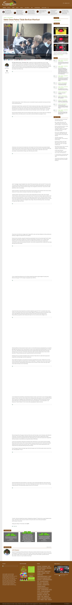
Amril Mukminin (44, 566)
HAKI (32, 7)
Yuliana (46, 599)
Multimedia (27, 7)
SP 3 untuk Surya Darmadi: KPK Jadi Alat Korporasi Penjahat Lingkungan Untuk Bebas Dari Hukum (44, 538)
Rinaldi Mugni (39, 594)
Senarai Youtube (60, 54)
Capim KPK (39, 569)
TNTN (38, 599)
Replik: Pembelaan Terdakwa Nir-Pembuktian (63, 97)
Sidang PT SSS (46, 596)
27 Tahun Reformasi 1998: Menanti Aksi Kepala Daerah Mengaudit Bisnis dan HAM (61, 155)
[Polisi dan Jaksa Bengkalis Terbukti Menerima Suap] (55, 83)
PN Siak (38, 589)
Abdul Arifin (39, 566)
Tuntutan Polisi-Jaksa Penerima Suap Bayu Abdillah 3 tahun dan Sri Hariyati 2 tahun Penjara (63, 106)
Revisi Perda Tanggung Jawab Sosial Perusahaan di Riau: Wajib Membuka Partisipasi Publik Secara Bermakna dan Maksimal (20, 12)
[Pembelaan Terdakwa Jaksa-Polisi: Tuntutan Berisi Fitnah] (55, 100)
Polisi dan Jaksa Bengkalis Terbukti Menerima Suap (62, 84)
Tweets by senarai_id (57, 20)
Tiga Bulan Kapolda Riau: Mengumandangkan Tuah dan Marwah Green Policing (31, 11)
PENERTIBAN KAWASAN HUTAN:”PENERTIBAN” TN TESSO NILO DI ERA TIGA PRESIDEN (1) (66, 11)
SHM (42, 596)
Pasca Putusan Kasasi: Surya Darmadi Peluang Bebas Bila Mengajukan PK (62, 113)
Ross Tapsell (45, 594)
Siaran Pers (7, 535)
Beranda (4, 7)
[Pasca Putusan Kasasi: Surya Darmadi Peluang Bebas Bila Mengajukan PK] (55, 110)
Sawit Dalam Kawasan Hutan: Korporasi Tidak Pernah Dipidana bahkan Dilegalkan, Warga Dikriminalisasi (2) (54, 12)
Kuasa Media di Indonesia (44, 581)
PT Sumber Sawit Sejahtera (45, 591)
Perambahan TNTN (46, 584)
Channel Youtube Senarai (64, 574)
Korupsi (5, 17)
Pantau (8, 7)
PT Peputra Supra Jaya (44, 589)
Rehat (17, 7)
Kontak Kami (44, 7)
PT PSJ (50, 589)
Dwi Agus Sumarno (40, 571)
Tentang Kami (37, 7)
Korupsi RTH (39, 579)
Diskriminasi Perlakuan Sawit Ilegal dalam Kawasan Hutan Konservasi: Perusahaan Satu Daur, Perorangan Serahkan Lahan (42, 12)
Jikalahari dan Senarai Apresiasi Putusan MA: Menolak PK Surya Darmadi (11, 538)
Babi (49, 566)
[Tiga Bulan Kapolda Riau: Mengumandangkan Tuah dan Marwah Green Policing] (26, 11)
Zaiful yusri (50, 599)
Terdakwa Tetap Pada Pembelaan (61, 93)
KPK (38, 581)
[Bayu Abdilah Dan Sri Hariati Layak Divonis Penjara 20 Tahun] (55, 87)
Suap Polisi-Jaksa (64, 82)
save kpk (38, 596)
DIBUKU (21, 7)
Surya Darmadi (10, 17)
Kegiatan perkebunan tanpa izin (42, 576)
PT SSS (38, 591)
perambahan (39, 584)
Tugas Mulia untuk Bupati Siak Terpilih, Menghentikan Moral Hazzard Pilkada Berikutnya (61, 159)
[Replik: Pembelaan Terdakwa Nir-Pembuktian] (55, 96)
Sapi (48, 594)
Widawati (42, 599)
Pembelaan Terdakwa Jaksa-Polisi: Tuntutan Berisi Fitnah (63, 101)
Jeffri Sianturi (7, 68)
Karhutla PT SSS (40, 574)
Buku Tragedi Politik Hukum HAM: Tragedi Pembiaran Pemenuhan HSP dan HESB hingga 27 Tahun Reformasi (61, 123)
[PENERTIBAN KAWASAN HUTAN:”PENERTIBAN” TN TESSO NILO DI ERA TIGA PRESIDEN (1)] (60, 11)
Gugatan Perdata (47, 571)
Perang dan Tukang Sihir (41, 586)
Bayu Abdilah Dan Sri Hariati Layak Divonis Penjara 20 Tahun (63, 89)
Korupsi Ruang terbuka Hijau (47, 579)
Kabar (13, 7)
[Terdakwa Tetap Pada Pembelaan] (55, 92)
